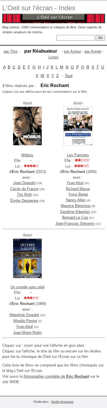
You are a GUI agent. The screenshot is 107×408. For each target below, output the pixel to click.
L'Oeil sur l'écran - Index (38, 8)
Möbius (27, 155)
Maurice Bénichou (75, 206)
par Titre (10, 51)
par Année (92, 51)
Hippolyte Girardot (24, 315)
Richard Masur (78, 189)
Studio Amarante (62, 401)
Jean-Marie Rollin (27, 332)
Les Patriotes (78, 155)
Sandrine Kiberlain (75, 212)
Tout (68, 75)
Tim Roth (24, 194)
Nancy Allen (76, 200)
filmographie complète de (56, 376)
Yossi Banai (78, 194)
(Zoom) (27, 102)
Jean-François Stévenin (74, 223)
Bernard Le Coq (75, 217)
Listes (53, 57)
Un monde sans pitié (28, 287)
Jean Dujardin (24, 183)
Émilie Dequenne (24, 200)
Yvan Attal (74, 183)
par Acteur (72, 51)
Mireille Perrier (25, 321)
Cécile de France (24, 189)
